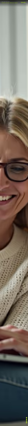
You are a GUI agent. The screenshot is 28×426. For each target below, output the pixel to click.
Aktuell (2, 1)
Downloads (4, 1)
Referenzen (12, 2)
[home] (23, 2)
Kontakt (8, 1)
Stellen (6, 1)
